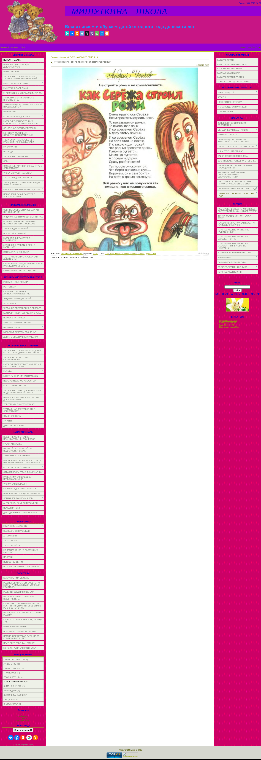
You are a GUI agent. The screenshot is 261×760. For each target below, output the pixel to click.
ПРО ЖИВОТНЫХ (12, 677)
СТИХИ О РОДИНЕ (12, 668)
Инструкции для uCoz (229, 327)
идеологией (151, 254)
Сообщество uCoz (227, 323)
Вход (23, 47)
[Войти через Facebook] (17, 737)
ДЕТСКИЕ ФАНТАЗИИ (14, 695)
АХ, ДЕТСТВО (10, 664)
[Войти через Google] (29, 737)
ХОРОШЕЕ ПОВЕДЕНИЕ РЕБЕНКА (233, 81)
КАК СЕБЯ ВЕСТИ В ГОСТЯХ (230, 77)
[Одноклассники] (77, 33)
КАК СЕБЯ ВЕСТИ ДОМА (228, 73)
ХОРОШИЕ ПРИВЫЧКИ (14, 682)
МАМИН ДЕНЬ (10, 690)
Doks (107, 254)
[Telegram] (82, 33)
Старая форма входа (23, 744)
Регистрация (13, 47)
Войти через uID (23, 730)
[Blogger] (107, 33)
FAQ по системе (226, 325)
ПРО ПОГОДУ (10, 673)
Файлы (63, 57)
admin (95, 254)
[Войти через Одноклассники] (35, 737)
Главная (3, 47)
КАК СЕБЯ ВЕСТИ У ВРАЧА (229, 69)
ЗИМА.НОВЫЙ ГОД (12, 686)
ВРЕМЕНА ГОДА (11, 704)
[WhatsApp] (97, 33)
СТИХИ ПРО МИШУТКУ (14, 659)
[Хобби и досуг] (237, 311)
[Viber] (92, 33)
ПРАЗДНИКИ (9, 699)
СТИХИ (71, 57)
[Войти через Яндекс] (23, 737)
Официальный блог (228, 320)
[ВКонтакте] (72, 33)
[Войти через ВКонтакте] (10, 737)
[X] (87, 33)
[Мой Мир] (102, 33)
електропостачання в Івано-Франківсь (127, 254)
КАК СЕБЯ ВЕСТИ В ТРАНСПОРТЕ (233, 64)
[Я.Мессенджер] (67, 33)
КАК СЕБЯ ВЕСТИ (225, 60)
